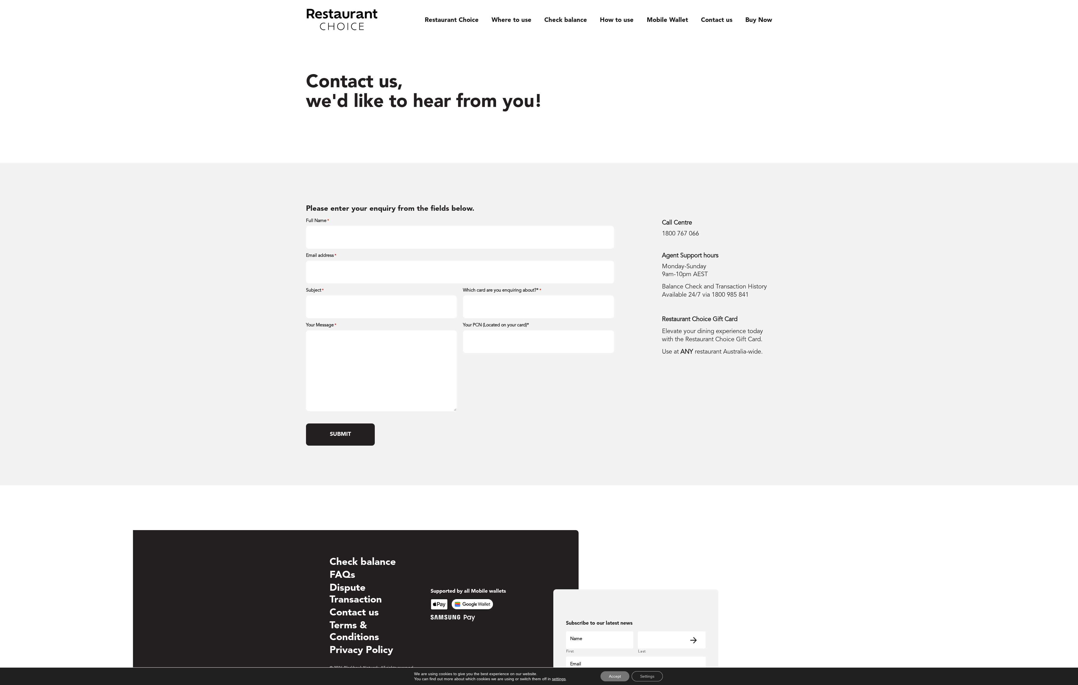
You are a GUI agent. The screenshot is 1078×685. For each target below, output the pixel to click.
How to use (617, 20)
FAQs (342, 575)
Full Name (317, 221)
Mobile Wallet (667, 20)
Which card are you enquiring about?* (502, 290)
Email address (321, 255)
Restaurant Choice (452, 20)
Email (575, 664)
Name (576, 639)
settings (559, 679)
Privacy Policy (361, 651)
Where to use (511, 20)
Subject (315, 290)
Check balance (565, 20)
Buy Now (758, 20)
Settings (647, 676)
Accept (615, 676)
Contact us (716, 20)
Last (642, 651)
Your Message (321, 325)
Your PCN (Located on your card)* (496, 325)
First (570, 651)
